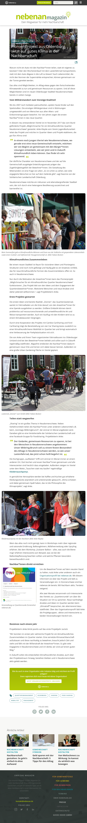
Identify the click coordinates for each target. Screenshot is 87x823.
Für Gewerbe (62, 781)
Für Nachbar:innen (62, 789)
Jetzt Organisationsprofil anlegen (43, 681)
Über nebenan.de (62, 798)
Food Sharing (67, 695)
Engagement (28, 700)
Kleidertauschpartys (19, 471)
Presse (62, 802)
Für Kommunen (63, 785)
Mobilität (15, 700)
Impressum (62, 806)
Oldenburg (42, 695)
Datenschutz (63, 811)
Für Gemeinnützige (62, 776)
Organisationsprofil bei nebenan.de (56, 575)
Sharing (54, 695)
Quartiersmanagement (24, 695)
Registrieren (44, 3)
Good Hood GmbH (62, 815)
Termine (62, 794)
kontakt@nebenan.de (24, 801)
